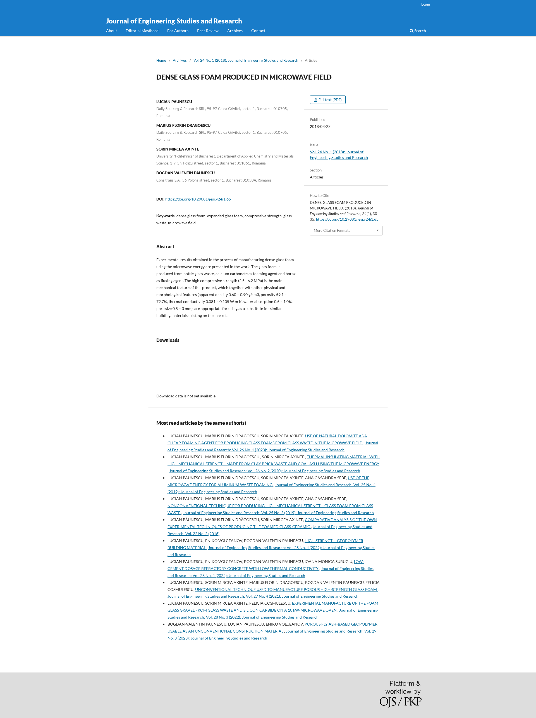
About (111, 30)
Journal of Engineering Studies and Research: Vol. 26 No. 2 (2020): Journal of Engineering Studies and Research (264, 470)
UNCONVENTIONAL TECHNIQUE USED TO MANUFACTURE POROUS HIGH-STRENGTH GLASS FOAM (286, 589)
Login (425, 4)
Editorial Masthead (142, 30)
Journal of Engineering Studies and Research (174, 21)
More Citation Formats (332, 230)
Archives (235, 30)
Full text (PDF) (330, 99)
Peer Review (208, 30)
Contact (258, 30)
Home (161, 60)
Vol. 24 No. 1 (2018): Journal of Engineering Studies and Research (245, 60)
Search (419, 30)
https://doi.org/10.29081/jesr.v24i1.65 (198, 199)
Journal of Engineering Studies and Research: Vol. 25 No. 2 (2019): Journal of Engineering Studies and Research (278, 512)
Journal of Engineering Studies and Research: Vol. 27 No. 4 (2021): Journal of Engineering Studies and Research (263, 596)
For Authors (177, 30)
